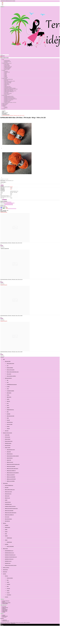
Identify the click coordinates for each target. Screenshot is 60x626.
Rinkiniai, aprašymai (5, 103)
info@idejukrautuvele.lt (8, 0)
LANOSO (8, 407)
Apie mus (3, 108)
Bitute (8, 580)
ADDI (7, 380)
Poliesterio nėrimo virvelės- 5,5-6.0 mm (10, 102)
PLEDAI (5, 74)
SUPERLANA (4, 210)
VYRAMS (5, 76)
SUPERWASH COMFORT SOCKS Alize (10, 88)
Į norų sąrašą (6, 179)
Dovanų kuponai (4, 104)
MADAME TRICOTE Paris (10, 409)
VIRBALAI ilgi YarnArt (10, 462)
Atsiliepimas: (2, 204)
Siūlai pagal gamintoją (7, 61)
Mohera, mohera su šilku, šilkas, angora (13, 371)
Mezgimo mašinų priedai (8, 66)
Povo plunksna (9, 594)
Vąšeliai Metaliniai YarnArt (11, 449)
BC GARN (8, 386)
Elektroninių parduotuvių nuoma (5, 623)
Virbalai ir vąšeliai (6, 69)
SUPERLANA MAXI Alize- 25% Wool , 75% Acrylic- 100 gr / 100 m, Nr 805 (11, 351)
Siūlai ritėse (6, 62)
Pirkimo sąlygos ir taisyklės (6, 602)
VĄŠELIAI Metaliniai (10, 453)
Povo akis (8, 592)
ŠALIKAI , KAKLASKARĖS (10, 546)
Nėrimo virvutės (5, 548)
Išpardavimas (4, 105)
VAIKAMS (5, 75)
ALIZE (7, 382)
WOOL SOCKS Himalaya (8, 93)
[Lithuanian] (2, 2)
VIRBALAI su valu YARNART (11, 481)
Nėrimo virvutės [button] (4, 95)
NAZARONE (8, 413)
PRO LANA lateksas (7, 68)
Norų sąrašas (4, 616)
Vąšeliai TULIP (9, 460)
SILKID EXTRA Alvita (10, 422)
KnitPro (8, 405)
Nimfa (8, 586)
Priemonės (6, 107)
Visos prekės (4, 606)
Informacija (2, 599)
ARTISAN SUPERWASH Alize (8, 79)
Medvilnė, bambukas (10, 367)
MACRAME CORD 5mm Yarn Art (9, 97)
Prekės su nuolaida (5, 607)
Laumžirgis (8, 584)
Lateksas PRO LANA (7, 86)
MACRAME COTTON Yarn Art (8, 99)
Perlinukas (8, 588)
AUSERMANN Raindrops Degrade (12, 384)
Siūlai (4, 359)
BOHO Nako (6, 80)
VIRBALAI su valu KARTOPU (11, 474)
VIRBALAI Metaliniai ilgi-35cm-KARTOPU (13, 472)
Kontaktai (13, 0)
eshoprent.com (13, 623)
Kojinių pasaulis (5, 483)
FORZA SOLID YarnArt (7, 82)
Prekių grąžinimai (4, 609)
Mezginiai (4, 523)
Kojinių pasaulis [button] (4, 78)
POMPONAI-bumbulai (7, 67)
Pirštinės (5, 73)
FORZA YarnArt (6, 83)
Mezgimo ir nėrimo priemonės (7, 432)
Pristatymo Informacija (5, 600)
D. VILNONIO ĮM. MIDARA (10, 390)
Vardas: (1, 202)
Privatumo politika (5, 603)
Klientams (2, 613)
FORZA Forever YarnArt (7, 81)
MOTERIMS (6, 77)
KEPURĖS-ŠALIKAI (7, 72)
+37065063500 (2, 0)
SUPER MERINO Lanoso (8, 87)
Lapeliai (8, 582)
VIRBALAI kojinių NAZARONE (8, 89)
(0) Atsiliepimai (4, 199)
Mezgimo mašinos (7, 65)
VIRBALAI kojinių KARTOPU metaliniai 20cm (13, 464)
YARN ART (8, 428)
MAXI (1, 210)
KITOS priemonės (7, 64)
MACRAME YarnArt (7, 101)
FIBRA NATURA (9, 397)
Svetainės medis (4, 611)
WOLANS (8, 426)
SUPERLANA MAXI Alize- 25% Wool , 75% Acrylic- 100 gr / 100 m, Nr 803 (11, 315)
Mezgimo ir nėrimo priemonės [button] (6, 63)
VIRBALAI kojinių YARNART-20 (8, 91)
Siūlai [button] (3, 59)
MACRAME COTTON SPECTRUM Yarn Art (10, 98)
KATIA (8, 403)
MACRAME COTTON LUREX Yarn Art (10, 554)
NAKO (7, 411)
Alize (7, 210)
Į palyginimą (2, 179)
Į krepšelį (1, 245)
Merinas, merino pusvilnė (10, 369)
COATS (8, 388)
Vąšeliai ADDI (9, 451)
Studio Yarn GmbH (9, 424)
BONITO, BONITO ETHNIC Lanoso (10, 489)
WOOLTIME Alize (6, 94)
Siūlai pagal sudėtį (7, 60)
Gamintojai (4, 608)
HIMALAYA (8, 401)
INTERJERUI (6, 71)
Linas (7, 365)
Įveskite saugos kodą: (3, 206)
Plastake (8, 590)
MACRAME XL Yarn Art (7, 100)
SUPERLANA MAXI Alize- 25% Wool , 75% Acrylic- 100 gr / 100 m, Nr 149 (11, 279)
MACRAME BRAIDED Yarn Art (8, 96)
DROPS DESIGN (9, 392)
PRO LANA (8, 420)
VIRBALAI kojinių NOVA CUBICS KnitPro (10, 90)
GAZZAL (8, 399)
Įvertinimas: (2, 205)
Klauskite (11, 186)
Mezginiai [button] (3, 70)
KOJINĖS (5, 85)
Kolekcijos (5, 106)
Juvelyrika (4, 573)
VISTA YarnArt (6, 92)
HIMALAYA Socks (6, 84)
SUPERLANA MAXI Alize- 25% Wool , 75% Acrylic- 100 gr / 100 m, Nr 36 (11, 242)
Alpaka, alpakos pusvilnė (10, 363)
